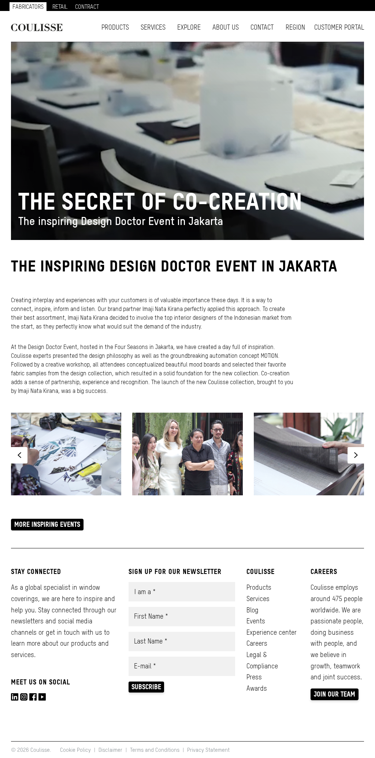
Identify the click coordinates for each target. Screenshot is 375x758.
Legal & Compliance (262, 660)
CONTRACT (87, 6)
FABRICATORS (28, 6)
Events (255, 621)
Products (115, 27)
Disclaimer (110, 750)
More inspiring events (47, 524)
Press (254, 677)
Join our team (334, 694)
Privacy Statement (208, 750)
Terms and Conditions (154, 750)
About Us (225, 27)
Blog (252, 610)
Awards (256, 688)
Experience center (271, 632)
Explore (189, 27)
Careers (256, 643)
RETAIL (60, 6)
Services (153, 27)
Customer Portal (339, 27)
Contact (262, 27)
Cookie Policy (76, 750)
